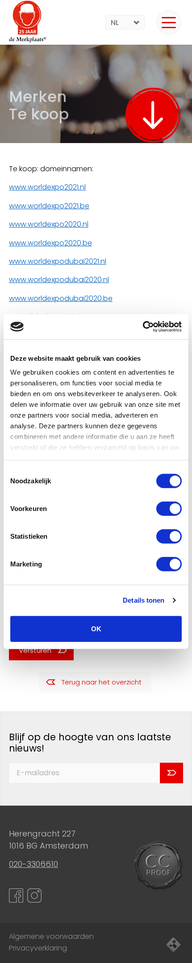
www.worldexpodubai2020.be (61, 298)
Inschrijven (171, 773)
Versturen (35, 650)
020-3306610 (33, 864)
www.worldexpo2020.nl (48, 224)
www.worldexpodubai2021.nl (57, 261)
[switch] (169, 508)
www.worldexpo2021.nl (47, 187)
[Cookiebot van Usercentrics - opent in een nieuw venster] (143, 327)
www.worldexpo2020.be (50, 243)
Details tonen (143, 600)
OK (96, 628)
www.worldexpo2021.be (49, 206)
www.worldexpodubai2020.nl (59, 280)
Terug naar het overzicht (102, 682)
